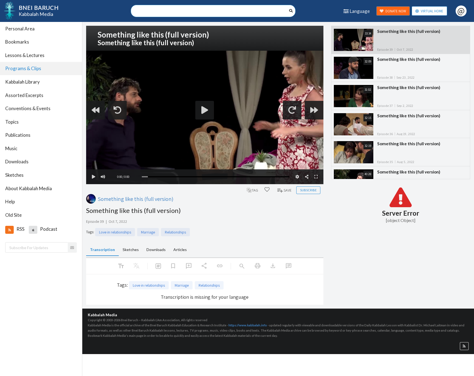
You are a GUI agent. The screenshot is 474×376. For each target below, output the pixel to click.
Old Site (13, 215)
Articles (180, 249)
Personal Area (20, 29)
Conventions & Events (27, 108)
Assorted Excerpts (24, 95)
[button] (9, 229)
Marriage (148, 232)
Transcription (102, 249)
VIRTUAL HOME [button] (432, 11)
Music (11, 148)
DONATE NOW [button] (395, 11)
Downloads (17, 161)
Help (10, 201)
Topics (12, 122)
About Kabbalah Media (28, 188)
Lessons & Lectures (24, 55)
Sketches (14, 175)
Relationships (175, 232)
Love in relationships (115, 232)
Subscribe (308, 190)
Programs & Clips (23, 68)
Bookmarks (17, 42)
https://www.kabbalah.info (247, 325)
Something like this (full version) (135, 199)
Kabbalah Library (22, 82)
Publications (17, 135)
